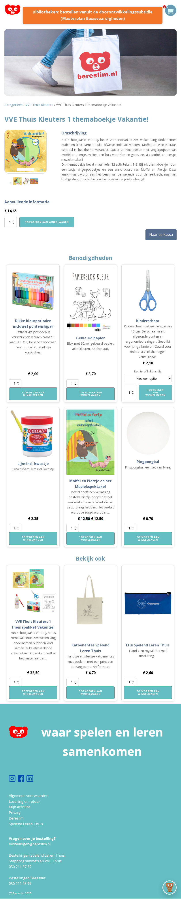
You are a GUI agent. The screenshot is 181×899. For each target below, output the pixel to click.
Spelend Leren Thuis (26, 824)
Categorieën (13, 104)
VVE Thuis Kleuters (39, 104)
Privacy (15, 812)
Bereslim (16, 818)
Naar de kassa (161, 234)
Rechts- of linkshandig (147, 371)
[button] (169, 887)
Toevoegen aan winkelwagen (47, 222)
